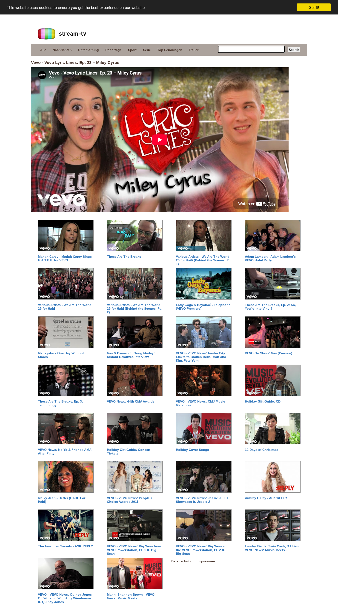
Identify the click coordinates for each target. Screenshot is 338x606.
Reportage (113, 50)
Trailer (193, 50)
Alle (43, 50)
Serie (147, 50)
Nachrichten (62, 50)
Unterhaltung (88, 50)
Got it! (314, 7)
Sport (132, 50)
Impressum (206, 561)
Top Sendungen (169, 50)
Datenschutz (181, 561)
